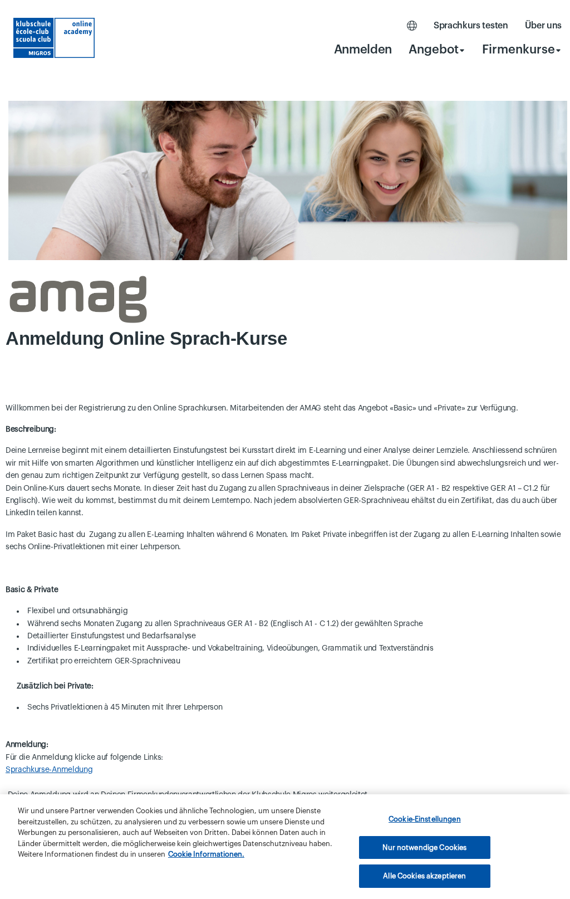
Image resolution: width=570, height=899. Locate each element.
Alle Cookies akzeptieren (424, 876)
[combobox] (437, 49)
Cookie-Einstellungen (425, 819)
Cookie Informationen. (206, 854)
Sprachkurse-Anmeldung (49, 770)
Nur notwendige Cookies (424, 847)
